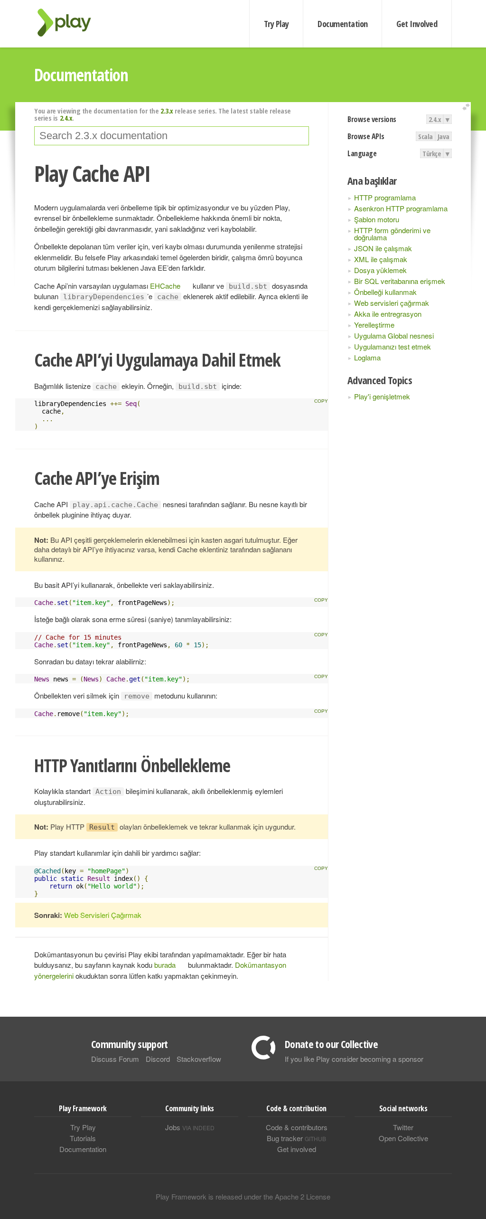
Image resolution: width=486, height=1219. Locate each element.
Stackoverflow (199, 1059)
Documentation (342, 23)
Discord (158, 1059)
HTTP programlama (385, 197)
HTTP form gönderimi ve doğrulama (392, 233)
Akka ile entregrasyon (387, 314)
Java (443, 136)
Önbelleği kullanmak (385, 292)
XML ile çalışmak (380, 259)
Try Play (276, 23)
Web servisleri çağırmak (391, 303)
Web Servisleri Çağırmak (102, 915)
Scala (425, 136)
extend (467, 107)
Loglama (367, 357)
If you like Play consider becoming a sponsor (354, 1059)
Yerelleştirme (374, 325)
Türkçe (431, 153)
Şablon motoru (376, 219)
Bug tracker (296, 1138)
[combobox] (171, 135)
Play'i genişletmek (382, 396)
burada (165, 965)
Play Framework (69, 22)
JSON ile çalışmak (383, 248)
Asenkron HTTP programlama (401, 208)
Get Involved (416, 23)
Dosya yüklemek (380, 270)
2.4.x (435, 119)
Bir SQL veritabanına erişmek (399, 281)
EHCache (165, 286)
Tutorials (83, 1138)
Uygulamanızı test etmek (392, 346)
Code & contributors (296, 1127)
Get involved (296, 1149)
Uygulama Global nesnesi (394, 335)
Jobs (190, 1127)
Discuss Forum (115, 1059)
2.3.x (166, 110)
